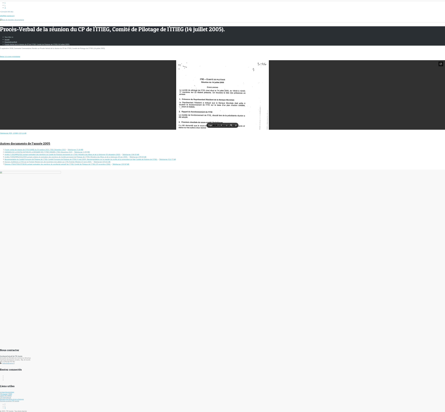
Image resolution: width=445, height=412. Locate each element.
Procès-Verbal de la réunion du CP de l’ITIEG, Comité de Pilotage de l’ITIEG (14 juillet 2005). (37, 44)
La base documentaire (7, 392)
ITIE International (5, 397)
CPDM (10, 394)
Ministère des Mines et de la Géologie (12, 399)
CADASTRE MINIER (6, 396)
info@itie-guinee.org (7, 16)
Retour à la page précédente (10, 56)
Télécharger (72, 150)
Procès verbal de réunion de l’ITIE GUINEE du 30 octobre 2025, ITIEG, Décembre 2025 (35, 150)
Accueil (7, 39)
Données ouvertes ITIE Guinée (9, 401)
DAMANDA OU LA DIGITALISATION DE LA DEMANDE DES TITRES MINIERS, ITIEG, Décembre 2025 (38, 152)
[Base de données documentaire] (12, 18)
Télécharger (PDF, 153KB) (9, 133)
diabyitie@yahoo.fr (8, 363)
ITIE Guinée (3, 394)
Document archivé (11, 42)
